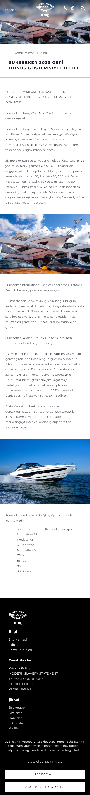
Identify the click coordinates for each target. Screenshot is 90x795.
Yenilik (14, 728)
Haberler (15, 718)
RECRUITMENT (20, 689)
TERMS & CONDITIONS (26, 679)
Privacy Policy (19, 668)
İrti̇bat (13, 645)
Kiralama (15, 713)
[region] (45, 762)
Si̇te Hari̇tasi (18, 639)
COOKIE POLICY (21, 684)
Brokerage (17, 707)
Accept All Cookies (45, 786)
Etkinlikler (16, 723)
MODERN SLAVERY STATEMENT (33, 673)
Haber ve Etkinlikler (29, 53)
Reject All (45, 774)
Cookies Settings (45, 761)
